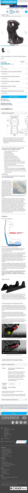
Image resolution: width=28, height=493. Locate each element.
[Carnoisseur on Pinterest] (17, 422)
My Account (4, 471)
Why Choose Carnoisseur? (10, 399)
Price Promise (5, 454)
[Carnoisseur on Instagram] (21, 422)
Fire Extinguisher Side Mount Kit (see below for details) (12, 91)
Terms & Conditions (6, 449)
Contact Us (4, 472)
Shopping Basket (5, 469)
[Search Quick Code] (24, 441)
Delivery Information (8, 364)
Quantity (22, 61)
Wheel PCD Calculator (7, 463)
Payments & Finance (6, 453)
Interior (3, 14)
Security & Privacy (6, 466)
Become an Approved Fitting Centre (10, 477)
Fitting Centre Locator (11, 12)
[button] (26, 32)
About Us (4, 459)
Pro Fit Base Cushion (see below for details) (10, 76)
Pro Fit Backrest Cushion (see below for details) (11, 71)
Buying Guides (5, 462)
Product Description (8, 113)
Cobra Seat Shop (5, 473)
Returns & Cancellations (7, 451)
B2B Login (4, 478)
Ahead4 (14, 485)
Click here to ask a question (6, 104)
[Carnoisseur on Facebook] (13, 422)
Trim (2, 66)
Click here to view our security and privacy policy (18, 407)
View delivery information (6, 103)
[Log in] (20, 12)
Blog (3, 460)
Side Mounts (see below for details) (8, 86)
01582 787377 (17, 11)
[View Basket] (22, 12)
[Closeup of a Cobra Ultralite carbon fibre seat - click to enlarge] (19, 187)
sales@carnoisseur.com (9, 441)
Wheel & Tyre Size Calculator (8, 464)
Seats (7, 14)
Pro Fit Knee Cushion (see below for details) (10, 81)
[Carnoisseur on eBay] (25, 422)
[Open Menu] (26, 12)
